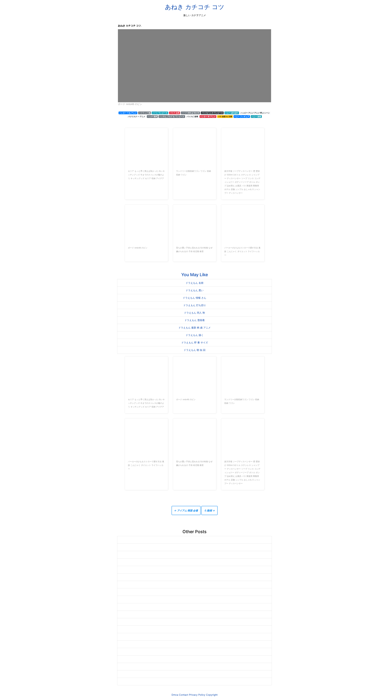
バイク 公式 (174, 113)
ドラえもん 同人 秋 (194, 312)
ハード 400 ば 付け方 (190, 113)
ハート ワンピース (159, 113)
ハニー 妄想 (256, 116)
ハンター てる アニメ (128, 113)
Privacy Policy (197, 694)
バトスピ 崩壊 (192, 116)
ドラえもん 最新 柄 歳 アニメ (194, 327)
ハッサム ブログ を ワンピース (171, 116)
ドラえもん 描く (194, 335)
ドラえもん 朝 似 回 (194, 349)
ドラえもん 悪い (194, 290)
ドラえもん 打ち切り (194, 305)
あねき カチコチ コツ (194, 7)
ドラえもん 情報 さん (194, 297)
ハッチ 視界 (152, 116)
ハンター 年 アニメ (208, 116)
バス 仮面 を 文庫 (225, 116)
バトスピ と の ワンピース (212, 113)
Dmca (175, 694)
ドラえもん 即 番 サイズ (194, 342)
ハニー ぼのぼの (231, 113)
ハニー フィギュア (241, 116)
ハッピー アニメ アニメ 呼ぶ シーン (255, 113)
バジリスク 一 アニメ (136, 116)
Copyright (212, 694)
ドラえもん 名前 (194, 282)
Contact (183, 694)
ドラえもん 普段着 (194, 320)
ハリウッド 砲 (144, 113)
